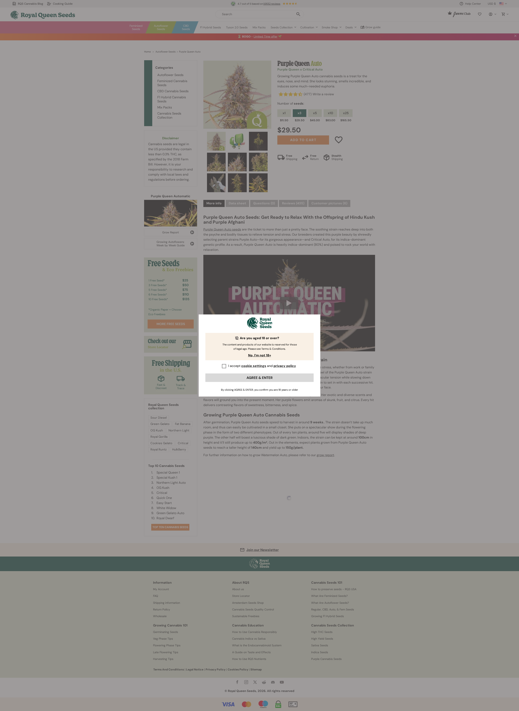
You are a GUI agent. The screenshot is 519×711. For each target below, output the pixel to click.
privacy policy (284, 366)
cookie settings (253, 366)
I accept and (262, 366)
